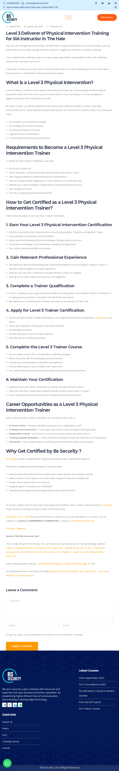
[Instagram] (115, 7)
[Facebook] (95, 3)
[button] (7, 763)
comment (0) (56, 26)
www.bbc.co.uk (13, 575)
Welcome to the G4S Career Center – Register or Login (53, 552)
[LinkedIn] (108, 3)
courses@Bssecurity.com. (83, 520)
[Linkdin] (15, 705)
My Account (107, 17)
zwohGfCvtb (15, 26)
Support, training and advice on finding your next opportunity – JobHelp (39, 547)
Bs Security (101, 317)
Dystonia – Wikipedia (16, 528)
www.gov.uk (28, 575)
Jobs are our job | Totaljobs (89, 547)
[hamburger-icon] (68, 17)
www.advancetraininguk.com (51, 563)
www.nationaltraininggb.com (78, 563)
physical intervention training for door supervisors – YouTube (77, 571)
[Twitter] (102, 3)
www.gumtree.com (15, 552)
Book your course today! (18, 516)
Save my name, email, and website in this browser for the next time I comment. (45, 634)
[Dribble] (115, 3)
